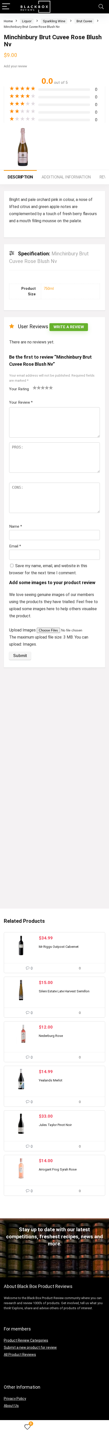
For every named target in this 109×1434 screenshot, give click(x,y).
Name (15, 526)
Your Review (21, 402)
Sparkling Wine (54, 21)
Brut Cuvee (84, 21)
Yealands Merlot (50, 1080)
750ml (49, 288)
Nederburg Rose (51, 1036)
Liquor (26, 21)
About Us (11, 1406)
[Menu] (6, 6)
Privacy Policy (15, 1399)
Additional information (66, 177)
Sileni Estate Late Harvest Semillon (64, 991)
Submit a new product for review (30, 1347)
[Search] (101, 6)
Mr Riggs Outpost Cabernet (59, 947)
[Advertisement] (54, 728)
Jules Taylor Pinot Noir (55, 1125)
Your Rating (19, 389)
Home (8, 21)
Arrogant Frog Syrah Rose (58, 1169)
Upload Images (23, 630)
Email (15, 546)
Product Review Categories (26, 1340)
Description (20, 177)
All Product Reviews (20, 1355)
